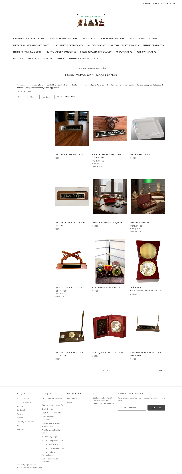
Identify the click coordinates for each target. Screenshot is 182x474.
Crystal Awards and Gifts (64, 38)
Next (161, 370)
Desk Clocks (88, 38)
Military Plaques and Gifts (125, 45)
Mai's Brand (72, 398)
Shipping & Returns (79, 58)
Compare (71, 129)
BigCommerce (30, 465)
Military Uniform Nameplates (61, 52)
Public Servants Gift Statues (96, 52)
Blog (96, 58)
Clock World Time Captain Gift (145, 290)
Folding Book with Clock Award (108, 352)
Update (46, 97)
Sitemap (20, 429)
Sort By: (59, 97)
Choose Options (72, 133)
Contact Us (33, 58)
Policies (48, 58)
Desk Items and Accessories (144, 38)
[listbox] (72, 97)
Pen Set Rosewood (140, 222)
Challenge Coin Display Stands (29, 38)
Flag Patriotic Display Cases (68, 45)
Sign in (156, 3)
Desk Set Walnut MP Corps (68, 287)
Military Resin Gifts (153, 45)
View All (70, 402)
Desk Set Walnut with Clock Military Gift (68, 354)
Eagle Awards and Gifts (112, 38)
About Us (18, 58)
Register (166, 3)
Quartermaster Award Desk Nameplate (106, 156)
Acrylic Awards (124, 52)
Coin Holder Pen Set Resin (106, 287)
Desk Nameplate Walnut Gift (69, 154)
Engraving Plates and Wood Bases (31, 45)
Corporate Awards (146, 52)
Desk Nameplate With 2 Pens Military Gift (145, 354)
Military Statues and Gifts (27, 52)
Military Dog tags (97, 45)
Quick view (70, 124)
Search (146, 3)
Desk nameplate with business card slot (70, 224)
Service (60, 58)
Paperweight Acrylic (140, 154)
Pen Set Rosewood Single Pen (108, 222)
